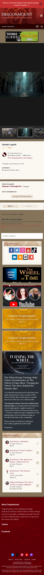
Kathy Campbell (16, 487)
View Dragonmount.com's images (20, 158)
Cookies (34, 559)
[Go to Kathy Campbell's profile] (7, 483)
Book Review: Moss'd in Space (21, 450)
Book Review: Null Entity (19, 441)
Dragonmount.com (16, 153)
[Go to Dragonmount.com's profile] (4, 154)
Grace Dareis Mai (17, 475)
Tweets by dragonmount (11, 528)
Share (11, 206)
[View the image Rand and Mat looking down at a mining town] (9, 132)
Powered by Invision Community (22, 563)
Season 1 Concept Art (11, 186)
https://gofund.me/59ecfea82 (20, 424)
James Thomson (17, 444)
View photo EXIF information (22, 196)
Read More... (9, 427)
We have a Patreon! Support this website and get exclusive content (21, 4)
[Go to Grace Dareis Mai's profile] (7, 471)
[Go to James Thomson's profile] (7, 442)
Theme (10, 559)
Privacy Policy (18, 559)
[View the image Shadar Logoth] (25, 132)
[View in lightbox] (22, 84)
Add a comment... (10, 236)
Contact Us (27, 559)
